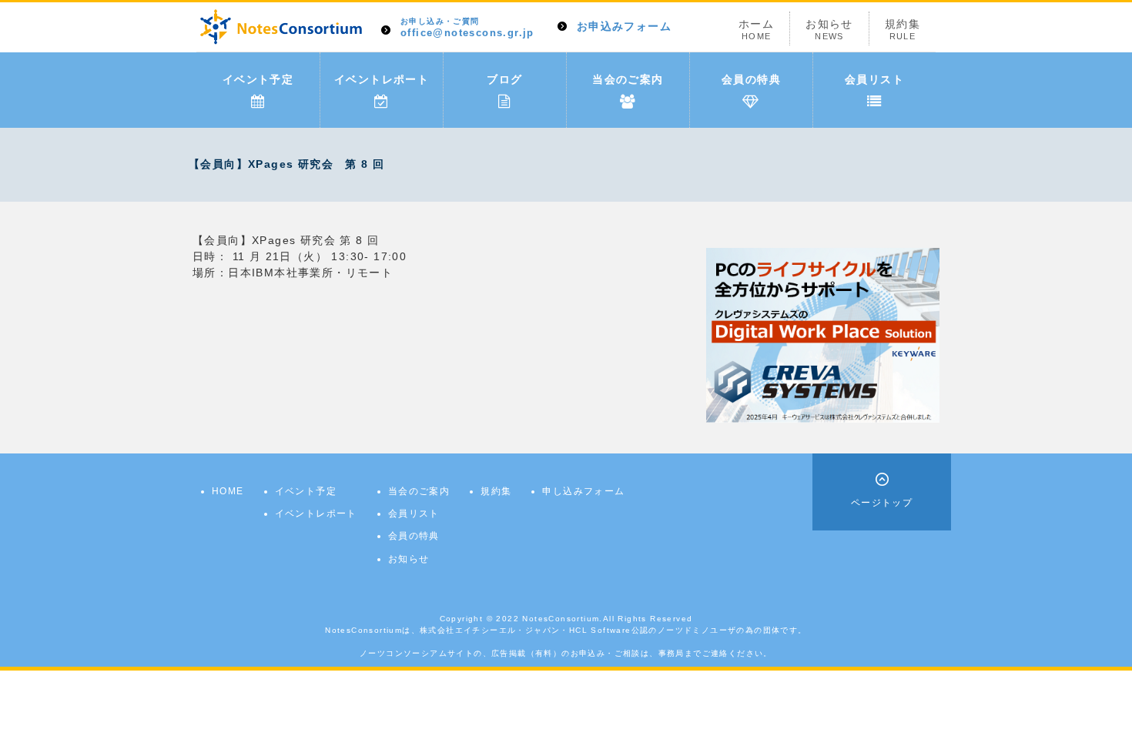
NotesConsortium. (562, 618)
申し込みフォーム (583, 491)
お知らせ (829, 29)
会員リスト (874, 79)
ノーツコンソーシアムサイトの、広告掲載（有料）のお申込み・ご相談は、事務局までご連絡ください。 (566, 653)
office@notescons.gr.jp (467, 28)
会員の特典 (751, 79)
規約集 (902, 29)
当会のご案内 (627, 79)
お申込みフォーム (624, 26)
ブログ (504, 79)
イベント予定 (258, 79)
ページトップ (882, 502)
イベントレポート (381, 79)
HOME (228, 491)
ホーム (756, 29)
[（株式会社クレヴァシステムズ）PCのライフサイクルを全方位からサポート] (822, 334)
